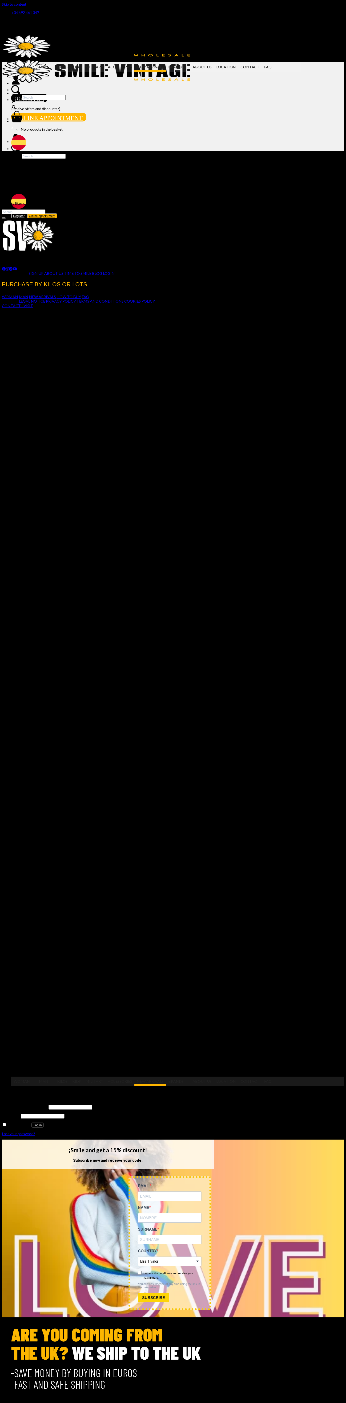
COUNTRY (147, 1251)
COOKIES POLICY (139, 301)
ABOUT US (53, 273)
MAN (23, 296)
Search (16, 97)
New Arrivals (150, 67)
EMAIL (144, 1186)
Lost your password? (18, 1133)
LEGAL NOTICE (32, 301)
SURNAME (147, 1229)
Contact (250, 67)
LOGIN (109, 273)
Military (94, 67)
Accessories (120, 67)
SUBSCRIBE (153, 1298)
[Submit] (4, 218)
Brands (176, 67)
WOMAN (10, 296)
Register (18, 216)
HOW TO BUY (68, 296)
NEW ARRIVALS (42, 296)
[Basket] (16, 121)
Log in (37, 1125)
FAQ (268, 67)
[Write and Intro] (156, 90)
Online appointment (49, 118)
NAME (143, 1208)
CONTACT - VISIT (17, 305)
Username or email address (25, 1106)
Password (11, 1115)
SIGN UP (36, 273)
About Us (202, 67)
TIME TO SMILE (77, 273)
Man (43, 67)
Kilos (62, 67)
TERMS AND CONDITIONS (100, 301)
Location (226, 67)
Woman (22, 67)
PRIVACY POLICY (61, 301)
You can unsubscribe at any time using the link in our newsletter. (169, 1285)
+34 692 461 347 (25, 12)
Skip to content (14, 4)
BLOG (97, 273)
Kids (76, 67)
